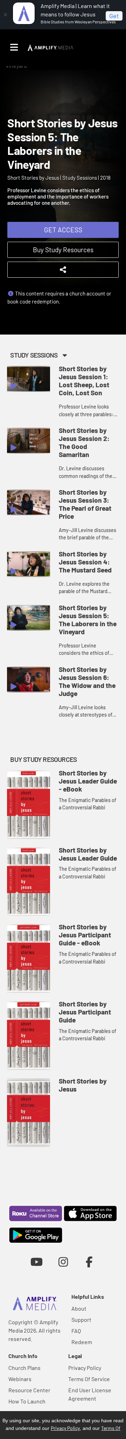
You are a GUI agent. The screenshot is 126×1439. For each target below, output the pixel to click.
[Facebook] (89, 1261)
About (78, 1308)
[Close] (5, 15)
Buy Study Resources (63, 250)
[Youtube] (36, 1261)
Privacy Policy (84, 1367)
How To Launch (27, 1401)
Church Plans (24, 1367)
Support (81, 1319)
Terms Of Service (89, 1379)
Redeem (81, 1342)
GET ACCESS (63, 230)
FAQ (76, 1330)
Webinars (19, 1379)
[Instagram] (63, 1261)
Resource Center (29, 1390)
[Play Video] (28, 379)
